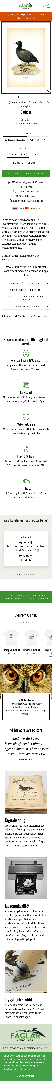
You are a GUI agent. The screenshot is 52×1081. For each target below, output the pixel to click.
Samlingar (22, 102)
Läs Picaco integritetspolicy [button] (17, 1069)
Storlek (26, 148)
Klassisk (34, 139)
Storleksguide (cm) (26, 290)
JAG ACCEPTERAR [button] (26, 1076)
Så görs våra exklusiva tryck (26, 298)
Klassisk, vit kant (15, 139)
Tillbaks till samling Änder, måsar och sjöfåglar (26, 597)
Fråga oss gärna (25, 306)
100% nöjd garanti (26, 283)
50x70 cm (17, 163)
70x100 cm (34, 163)
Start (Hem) (9, 102)
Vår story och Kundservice (25, 1048)
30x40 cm (37, 154)
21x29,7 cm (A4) (18, 154)
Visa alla (26, 622)
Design (26, 133)
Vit (45, 139)
